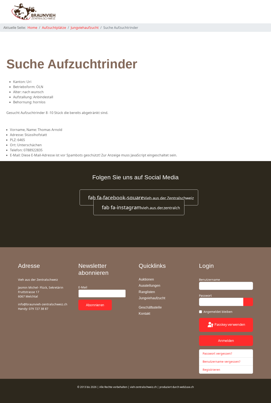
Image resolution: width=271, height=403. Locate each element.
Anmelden (226, 340)
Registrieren (212, 370)
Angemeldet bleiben (217, 312)
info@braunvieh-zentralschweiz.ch (42, 304)
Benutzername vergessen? (221, 361)
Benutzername (209, 280)
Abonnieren (95, 305)
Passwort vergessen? (217, 353)
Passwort (205, 295)
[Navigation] (257, 11)
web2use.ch (187, 387)
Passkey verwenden (229, 324)
